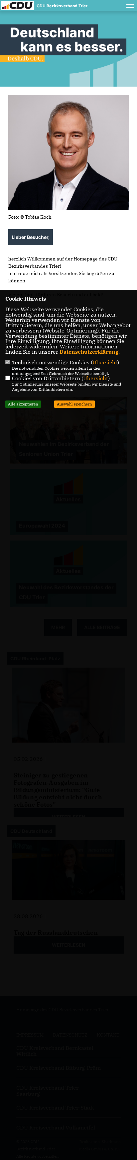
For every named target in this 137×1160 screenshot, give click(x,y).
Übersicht (104, 362)
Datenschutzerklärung (89, 351)
